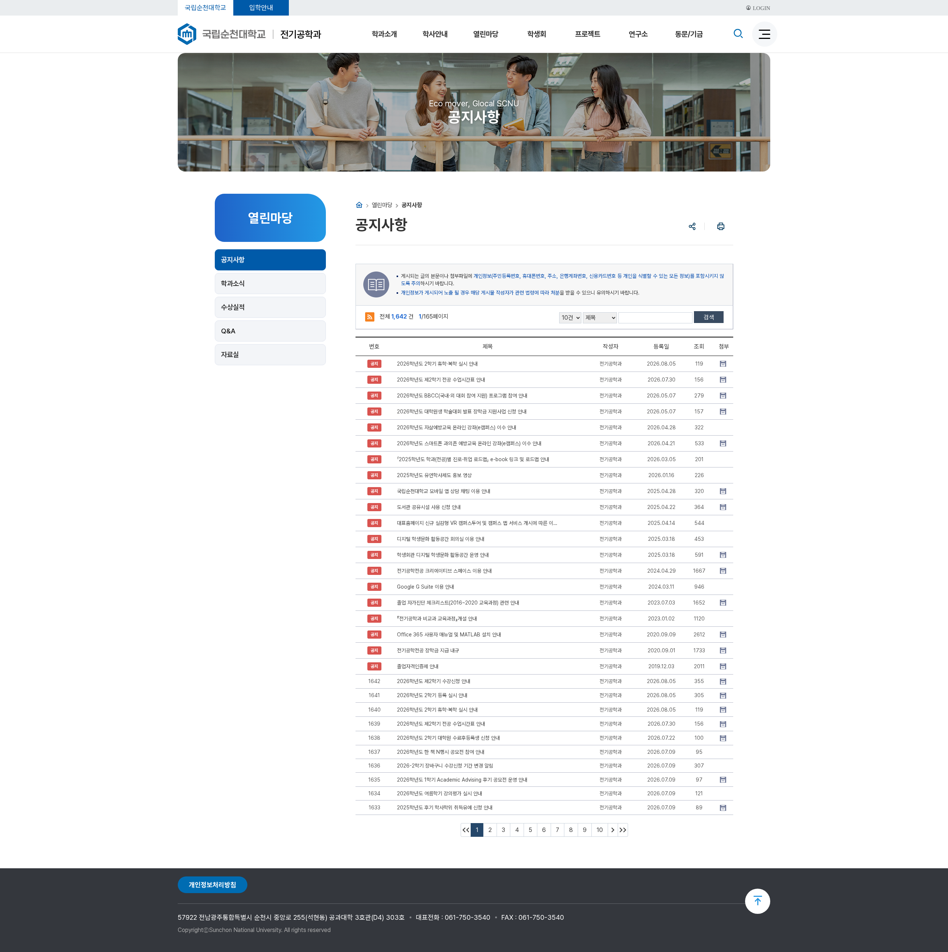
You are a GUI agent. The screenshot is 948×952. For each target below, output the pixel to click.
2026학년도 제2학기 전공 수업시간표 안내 (441, 380)
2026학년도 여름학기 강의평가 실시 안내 (439, 793)
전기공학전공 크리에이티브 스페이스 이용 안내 (444, 571)
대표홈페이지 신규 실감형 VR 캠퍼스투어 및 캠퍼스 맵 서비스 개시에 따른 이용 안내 (478, 523)
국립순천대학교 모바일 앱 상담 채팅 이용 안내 (443, 491)
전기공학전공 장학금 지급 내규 (428, 650)
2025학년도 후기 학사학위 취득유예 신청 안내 (445, 807)
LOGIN (760, 8)
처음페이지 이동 (466, 830)
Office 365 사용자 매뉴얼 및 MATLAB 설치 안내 (449, 635)
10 (600, 829)
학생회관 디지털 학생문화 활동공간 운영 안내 (443, 555)
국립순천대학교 (205, 7)
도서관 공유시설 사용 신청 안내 (429, 507)
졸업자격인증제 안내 (417, 666)
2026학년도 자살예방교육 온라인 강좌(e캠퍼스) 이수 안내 (456, 427)
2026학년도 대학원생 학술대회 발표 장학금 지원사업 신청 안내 (462, 412)
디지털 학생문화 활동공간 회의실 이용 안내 (440, 539)
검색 (709, 317)
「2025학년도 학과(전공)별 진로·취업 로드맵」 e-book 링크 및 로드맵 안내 (473, 459)
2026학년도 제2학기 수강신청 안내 (433, 681)
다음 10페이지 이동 (613, 830)
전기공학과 (300, 34)
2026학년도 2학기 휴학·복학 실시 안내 (437, 364)
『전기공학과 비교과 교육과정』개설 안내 (437, 619)
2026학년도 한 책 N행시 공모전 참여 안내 (440, 752)
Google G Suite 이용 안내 (425, 587)
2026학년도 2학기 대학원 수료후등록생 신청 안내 (448, 738)
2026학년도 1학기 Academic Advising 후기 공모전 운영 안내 (462, 780)
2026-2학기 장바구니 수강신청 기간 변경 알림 (445, 766)
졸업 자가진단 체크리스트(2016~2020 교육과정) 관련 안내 (458, 603)
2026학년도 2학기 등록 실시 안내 (432, 695)
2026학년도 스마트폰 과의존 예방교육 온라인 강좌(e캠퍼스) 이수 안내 (469, 443)
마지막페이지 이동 (623, 830)
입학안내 (261, 7)
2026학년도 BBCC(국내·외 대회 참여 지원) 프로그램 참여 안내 (462, 396)
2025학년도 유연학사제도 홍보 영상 (434, 475)
